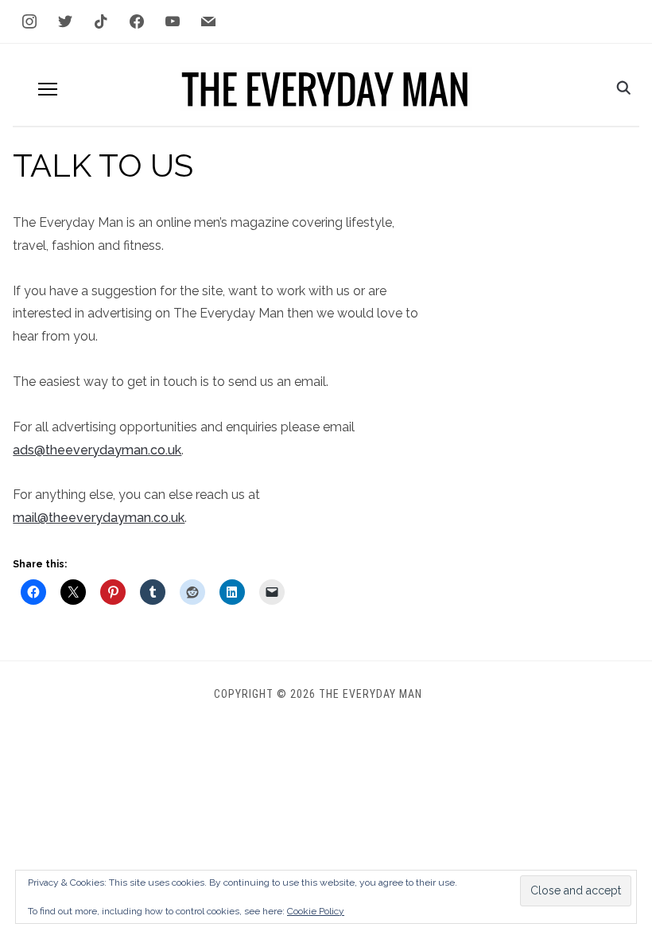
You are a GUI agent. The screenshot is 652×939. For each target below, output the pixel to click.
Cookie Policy (315, 911)
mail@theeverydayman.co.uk (98, 517)
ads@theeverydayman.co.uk (97, 450)
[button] (47, 89)
